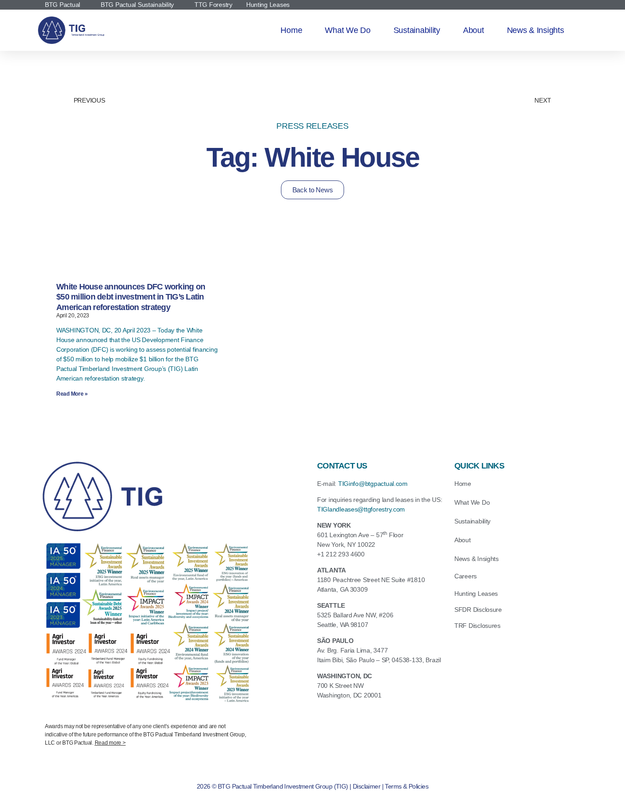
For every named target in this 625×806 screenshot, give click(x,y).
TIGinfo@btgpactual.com (373, 483)
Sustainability (416, 30)
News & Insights (535, 30)
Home (291, 30)
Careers (465, 576)
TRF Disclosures (477, 625)
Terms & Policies (406, 786)
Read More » (72, 394)
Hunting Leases (476, 593)
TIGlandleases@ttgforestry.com (361, 509)
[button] (145, 733)
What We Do (347, 30)
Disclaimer (366, 786)
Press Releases (312, 126)
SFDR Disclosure (478, 609)
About (473, 30)
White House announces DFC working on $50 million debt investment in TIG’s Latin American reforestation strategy (130, 297)
